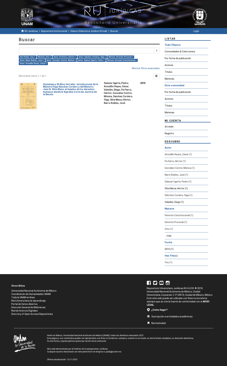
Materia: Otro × (44, 57)
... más (168, 235)
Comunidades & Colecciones (180, 51)
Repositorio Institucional (54, 31)
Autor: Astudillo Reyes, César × (33, 63)
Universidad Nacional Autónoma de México (34, 290)
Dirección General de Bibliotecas (28, 307)
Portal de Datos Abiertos (24, 304)
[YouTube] (161, 282)
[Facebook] (149, 282)
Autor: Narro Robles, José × (32, 60)
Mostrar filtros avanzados (146, 68)
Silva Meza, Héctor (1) (176, 188)
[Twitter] (155, 282)
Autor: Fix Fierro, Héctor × (65, 57)
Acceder (169, 126)
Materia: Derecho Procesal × (121, 57)
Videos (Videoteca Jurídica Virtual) (88, 31)
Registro (169, 133)
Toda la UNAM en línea (23, 297)
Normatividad (158, 323)
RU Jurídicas (31, 31)
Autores (169, 65)
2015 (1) (169, 249)
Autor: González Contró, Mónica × (61, 60)
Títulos (168, 72)
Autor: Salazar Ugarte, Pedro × (91, 60)
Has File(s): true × (27, 57)
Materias (169, 78)
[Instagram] (168, 282)
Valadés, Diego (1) (174, 202)
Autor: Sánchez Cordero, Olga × (92, 57)
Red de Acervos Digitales (24, 310)
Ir (157, 50)
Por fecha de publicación (178, 58)
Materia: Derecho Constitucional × (122, 60)
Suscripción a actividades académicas (172, 316)
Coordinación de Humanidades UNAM (31, 294)
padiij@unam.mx (113, 352)
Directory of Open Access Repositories (32, 314)
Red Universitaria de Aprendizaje (28, 300)
